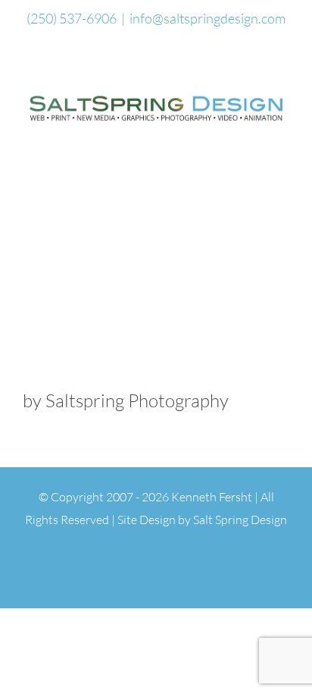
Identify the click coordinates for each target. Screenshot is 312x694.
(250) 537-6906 (72, 18)
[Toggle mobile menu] (283, 135)
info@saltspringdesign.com (207, 18)
